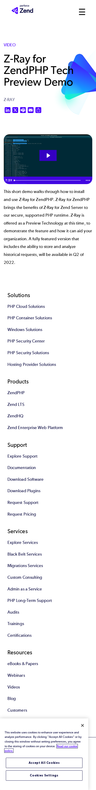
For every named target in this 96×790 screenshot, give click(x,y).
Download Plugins (23, 490)
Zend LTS (15, 404)
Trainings (15, 623)
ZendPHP (16, 392)
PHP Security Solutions (28, 352)
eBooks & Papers (22, 663)
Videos (13, 687)
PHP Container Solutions (29, 317)
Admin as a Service (24, 589)
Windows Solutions (24, 329)
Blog (11, 698)
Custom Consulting (24, 577)
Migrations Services (25, 565)
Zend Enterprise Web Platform (35, 427)
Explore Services (22, 542)
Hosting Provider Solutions (31, 364)
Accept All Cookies (44, 763)
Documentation (21, 467)
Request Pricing (21, 514)
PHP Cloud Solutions (26, 306)
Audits (13, 612)
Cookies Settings (44, 775)
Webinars (16, 675)
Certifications (19, 635)
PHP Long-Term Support (29, 600)
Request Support (22, 502)
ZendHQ (15, 416)
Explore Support (22, 456)
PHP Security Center (26, 341)
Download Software (25, 479)
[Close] (82, 725)
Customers (17, 710)
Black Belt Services (24, 554)
